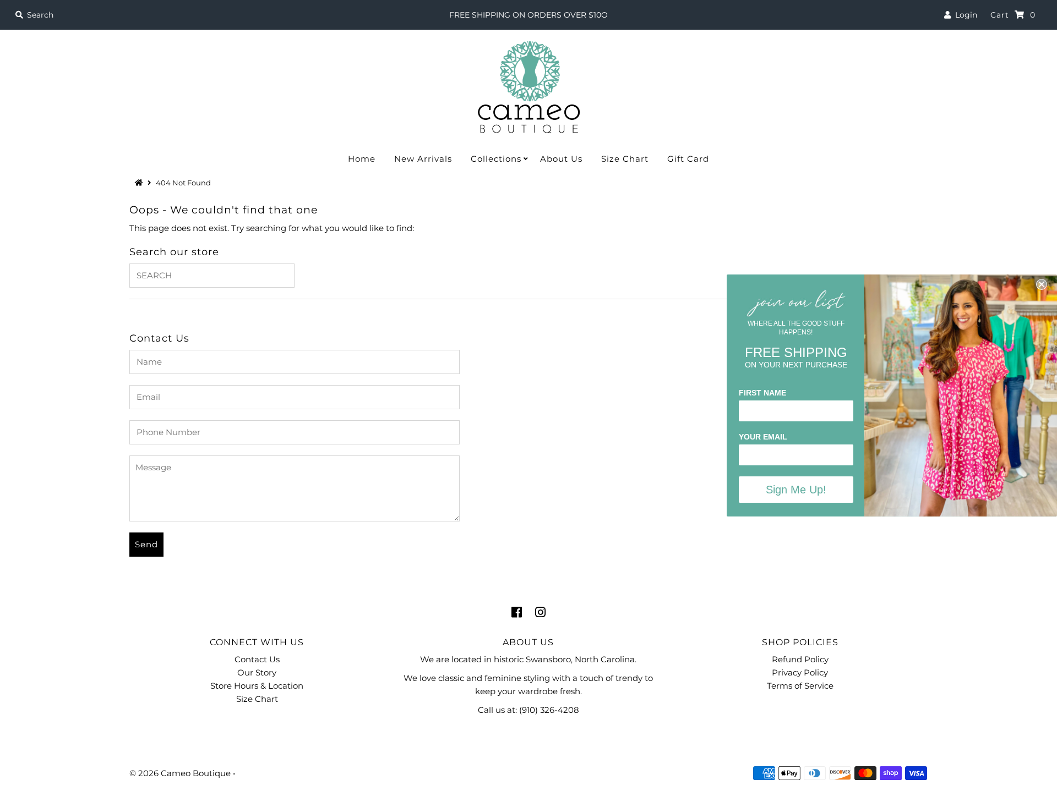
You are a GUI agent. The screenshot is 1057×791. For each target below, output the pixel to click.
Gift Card (688, 158)
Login (964, 15)
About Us (561, 158)
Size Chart (625, 158)
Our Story (256, 672)
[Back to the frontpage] (140, 182)
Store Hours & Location (256, 685)
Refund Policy (800, 659)
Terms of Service (800, 685)
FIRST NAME (762, 392)
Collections (496, 158)
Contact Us (257, 659)
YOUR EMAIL (763, 436)
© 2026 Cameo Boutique (180, 773)
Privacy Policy (800, 672)
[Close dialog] (1042, 284)
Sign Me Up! (796, 490)
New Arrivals (423, 158)
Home (361, 158)
